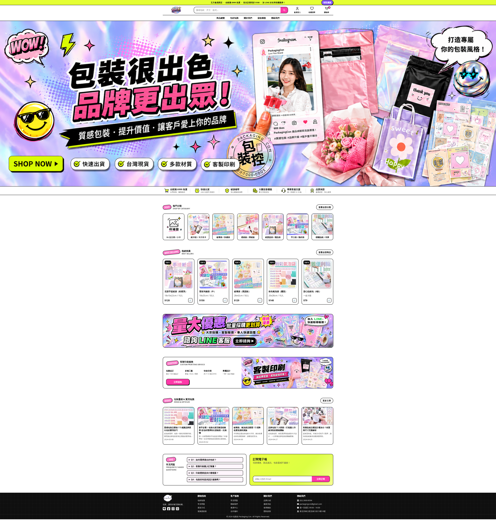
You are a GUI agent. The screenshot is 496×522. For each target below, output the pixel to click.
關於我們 (248, 18)
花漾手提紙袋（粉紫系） (176, 291)
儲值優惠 (262, 18)
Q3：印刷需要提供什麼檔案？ (205, 472)
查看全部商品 (325, 252)
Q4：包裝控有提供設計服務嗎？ (206, 479)
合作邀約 (234, 511)
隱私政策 (267, 511)
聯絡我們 (275, 18)
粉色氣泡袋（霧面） (278, 291)
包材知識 (234, 18)
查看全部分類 (325, 207)
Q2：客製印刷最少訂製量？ (203, 466)
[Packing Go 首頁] (177, 10)
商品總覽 (220, 18)
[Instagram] (173, 508)
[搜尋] (284, 10)
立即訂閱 (321, 479)
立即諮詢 (178, 382)
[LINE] (164, 508)
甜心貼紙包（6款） (312, 291)
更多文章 (327, 400)
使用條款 (267, 507)
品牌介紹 (267, 500)
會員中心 (234, 507)
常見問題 (201, 504)
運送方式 (201, 507)
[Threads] (177, 508)
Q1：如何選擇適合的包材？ (203, 459)
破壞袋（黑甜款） (242, 291)
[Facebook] (168, 508)
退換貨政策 (202, 511)
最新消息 (267, 504)
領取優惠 (327, 2)
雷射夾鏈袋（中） (207, 291)
